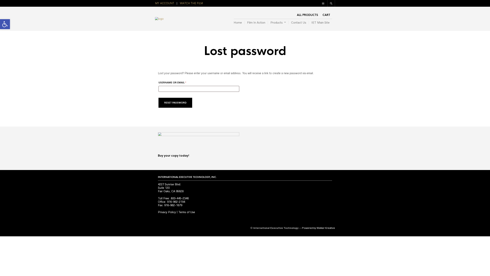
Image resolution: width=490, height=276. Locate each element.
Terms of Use (186, 212)
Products (276, 22)
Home (238, 22)
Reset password (175, 102)
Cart (326, 15)
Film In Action (256, 22)
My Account (164, 3)
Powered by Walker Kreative (318, 228)
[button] (5, 24)
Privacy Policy (167, 212)
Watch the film (191, 3)
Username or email (178, 82)
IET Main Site (320, 22)
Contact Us (298, 22)
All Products (307, 15)
